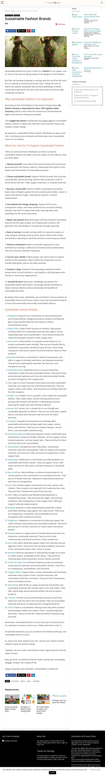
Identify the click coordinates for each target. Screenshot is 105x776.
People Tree (13, 395)
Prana (10, 607)
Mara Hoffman (14, 472)
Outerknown (13, 447)
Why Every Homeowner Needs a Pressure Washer (92, 30)
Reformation (13, 341)
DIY (91, 20)
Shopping (16, 15)
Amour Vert (13, 408)
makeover (87, 21)
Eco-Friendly (14, 681)
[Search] (101, 2)
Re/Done (11, 552)
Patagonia (12, 316)
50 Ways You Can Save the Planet (59, 701)
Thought (12, 421)
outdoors (95, 32)
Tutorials (86, 23)
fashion (23, 681)
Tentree (11, 597)
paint (91, 21)
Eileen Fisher (13, 328)
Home (7, 11)
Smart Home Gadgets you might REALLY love (92, 43)
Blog (13, 11)
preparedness (95, 58)
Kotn (10, 543)
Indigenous (13, 520)
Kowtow (11, 507)
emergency (87, 58)
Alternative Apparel (16, 434)
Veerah (11, 533)
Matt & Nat (13, 585)
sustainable (36, 681)
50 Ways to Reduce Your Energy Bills (26, 709)
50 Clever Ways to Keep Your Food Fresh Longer (43, 710)
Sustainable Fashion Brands (86, 101)
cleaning (86, 32)
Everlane (11, 357)
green (29, 681)
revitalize (86, 35)
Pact (10, 485)
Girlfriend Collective (17, 562)
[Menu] (2, 2)
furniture (95, 20)
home (90, 32)
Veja (10, 383)
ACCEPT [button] (52, 773)
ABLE (10, 495)
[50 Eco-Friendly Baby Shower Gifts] (12, 696)
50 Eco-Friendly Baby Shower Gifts (11, 709)
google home (91, 46)
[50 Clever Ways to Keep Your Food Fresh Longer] (44, 696)
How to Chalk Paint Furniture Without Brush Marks (92, 17)
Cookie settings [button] (95, 770)
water (91, 35)
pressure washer (96, 34)
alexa (85, 46)
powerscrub (87, 34)
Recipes (89, 71)
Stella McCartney (15, 370)
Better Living (9, 15)
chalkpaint (87, 20)
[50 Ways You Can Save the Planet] (59, 696)
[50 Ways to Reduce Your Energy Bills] (28, 696)
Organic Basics (14, 572)
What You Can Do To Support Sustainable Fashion (86, 96)
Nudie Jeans (13, 459)
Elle (6, 23)
